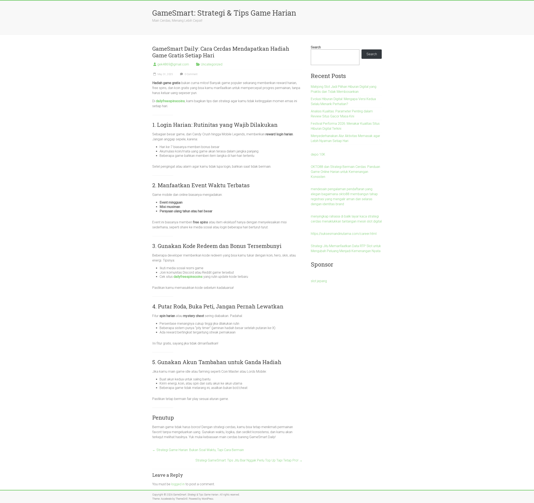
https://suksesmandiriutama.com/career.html (344, 234)
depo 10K (318, 154)
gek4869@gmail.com (173, 64)
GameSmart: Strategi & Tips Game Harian (224, 13)
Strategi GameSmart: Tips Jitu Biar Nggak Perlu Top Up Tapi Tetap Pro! (248, 460)
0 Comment (191, 74)
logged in (178, 484)
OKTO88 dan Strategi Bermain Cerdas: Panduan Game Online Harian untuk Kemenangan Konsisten (345, 172)
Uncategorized (211, 64)
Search (316, 47)
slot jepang (319, 281)
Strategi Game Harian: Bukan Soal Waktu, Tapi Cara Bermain (198, 450)
